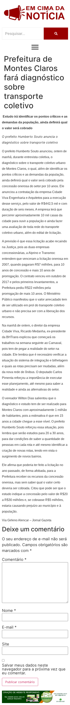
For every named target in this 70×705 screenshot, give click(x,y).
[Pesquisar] (56, 34)
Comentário (14, 559)
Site (5, 644)
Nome (9, 610)
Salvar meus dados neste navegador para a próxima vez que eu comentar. (34, 669)
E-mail (9, 627)
